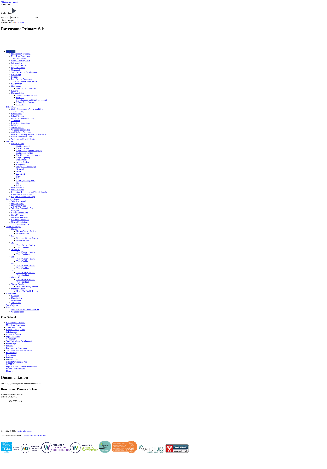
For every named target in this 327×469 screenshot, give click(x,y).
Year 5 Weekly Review (25, 273)
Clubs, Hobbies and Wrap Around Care (27, 109)
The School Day (18, 111)
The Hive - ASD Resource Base (24, 81)
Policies (14, 125)
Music (18, 176)
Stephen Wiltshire (18, 289)
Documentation (17, 93)
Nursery (14, 229)
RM (12, 236)
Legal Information (24, 431)
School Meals (16, 114)
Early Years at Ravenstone (21, 79)
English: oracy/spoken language (29, 150)
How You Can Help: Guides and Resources (28, 134)
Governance (16, 86)
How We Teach (17, 187)
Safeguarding (16, 63)
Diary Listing (16, 298)
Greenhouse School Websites (34, 435)
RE (17, 183)
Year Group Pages (13, 226)
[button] (14, 11)
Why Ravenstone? (18, 201)
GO (36, 17)
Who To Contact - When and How (25, 309)
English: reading (23, 146)
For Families (11, 107)
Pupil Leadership (18, 68)
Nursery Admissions (19, 217)
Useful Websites (22, 233)
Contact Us (10, 307)
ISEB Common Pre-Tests (21, 137)
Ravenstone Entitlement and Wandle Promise (29, 192)
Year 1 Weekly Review (25, 245)
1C (12, 243)
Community (16, 70)
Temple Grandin (17, 284)
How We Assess (17, 190)
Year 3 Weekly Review (25, 259)
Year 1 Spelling (22, 247)
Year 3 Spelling (22, 261)
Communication (17, 312)
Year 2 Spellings (23, 254)
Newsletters (16, 300)
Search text (5, 17)
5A (12, 270)
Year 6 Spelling (22, 282)
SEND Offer (16, 84)
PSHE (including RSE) (25, 180)
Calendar (15, 296)
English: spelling (23, 157)
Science (19, 185)
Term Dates (16, 302)
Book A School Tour (19, 213)
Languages (20, 173)
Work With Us (12, 305)
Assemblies (15, 121)
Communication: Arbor (20, 130)
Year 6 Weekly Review (25, 279)
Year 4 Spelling (22, 268)
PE (17, 178)
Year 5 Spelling (22, 275)
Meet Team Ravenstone (20, 56)
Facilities (14, 77)
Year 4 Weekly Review (25, 266)
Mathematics (21, 160)
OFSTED (20, 97)
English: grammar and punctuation (30, 155)
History (19, 171)
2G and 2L (15, 250)
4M (12, 263)
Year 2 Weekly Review (25, 252)
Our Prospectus (17, 203)
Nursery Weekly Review (26, 231)
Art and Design (22, 162)
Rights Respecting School (21, 194)
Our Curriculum (12, 141)
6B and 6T (15, 277)
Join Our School (12, 199)
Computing (20, 164)
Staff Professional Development (24, 72)
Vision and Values (18, 58)
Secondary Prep (17, 127)
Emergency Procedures (20, 123)
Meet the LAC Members (26, 88)
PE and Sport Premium (25, 102)
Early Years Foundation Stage (23, 197)
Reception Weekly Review (27, 238)
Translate (20, 22)
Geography (20, 169)
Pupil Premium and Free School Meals (31, 100)
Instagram (15, 210)
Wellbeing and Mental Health (23, 139)
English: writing (22, 148)
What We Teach (17, 144)
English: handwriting (24, 153)
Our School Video (18, 206)
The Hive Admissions (20, 224)
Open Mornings (17, 215)
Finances (20, 104)
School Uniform (17, 116)
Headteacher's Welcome (21, 54)
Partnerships (16, 74)
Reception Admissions (20, 220)
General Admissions (19, 222)
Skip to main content (9, 2)
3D (12, 256)
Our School (10, 51)
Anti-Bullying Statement (21, 132)
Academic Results (18, 65)
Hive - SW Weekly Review (27, 291)
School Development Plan (26, 95)
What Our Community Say (22, 208)
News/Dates (11, 293)
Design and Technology (26, 167)
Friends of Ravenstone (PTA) (23, 118)
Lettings (14, 91)
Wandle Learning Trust (20, 61)
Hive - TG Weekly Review (27, 286)
